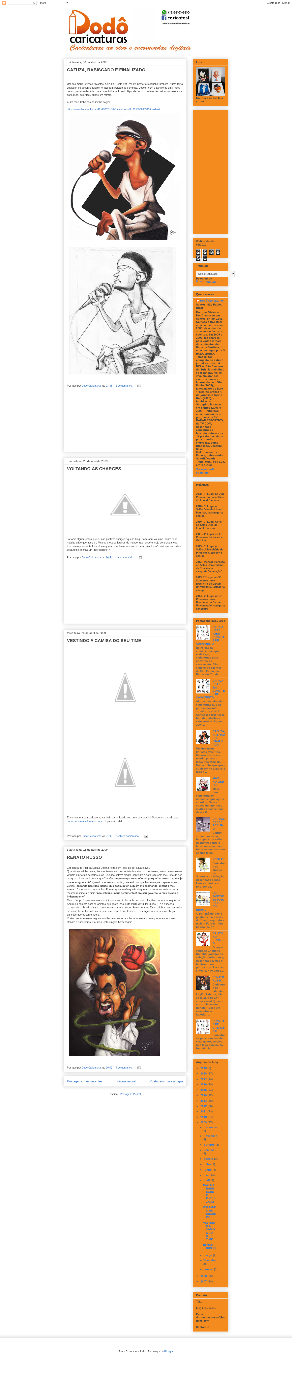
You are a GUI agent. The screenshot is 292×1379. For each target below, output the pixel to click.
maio (207, 1175)
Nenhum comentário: (128, 836)
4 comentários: (124, 1067)
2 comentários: (124, 385)
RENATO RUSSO (84, 857)
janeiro (209, 1269)
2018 (204, 1073)
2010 (204, 1117)
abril (207, 1180)
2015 (204, 1089)
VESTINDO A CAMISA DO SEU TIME (104, 640)
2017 (204, 1079)
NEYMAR (218, 859)
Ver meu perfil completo (205, 471)
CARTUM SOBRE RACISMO (219, 823)
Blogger (168, 1351)
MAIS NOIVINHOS (218, 782)
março (208, 1255)
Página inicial (126, 1081)
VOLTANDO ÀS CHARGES (94, 468)
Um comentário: (125, 557)
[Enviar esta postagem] (139, 385)
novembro (211, 1135)
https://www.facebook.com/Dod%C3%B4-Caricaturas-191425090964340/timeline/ (113, 109)
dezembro (210, 1127)
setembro (210, 1150)
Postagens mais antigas (166, 1081)
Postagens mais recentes (84, 1081)
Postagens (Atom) (130, 1094)
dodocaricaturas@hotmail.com (84, 821)
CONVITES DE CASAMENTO (219, 1026)
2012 (204, 1106)
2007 (204, 1281)
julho (208, 1164)
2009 (204, 1122)
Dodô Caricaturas (212, 300)
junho (208, 1169)
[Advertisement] (125, 421)
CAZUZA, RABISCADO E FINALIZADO (106, 69)
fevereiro (210, 1260)
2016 (204, 1084)
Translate (210, 281)
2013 (204, 1100)
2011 (204, 1111)
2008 (204, 1275)
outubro (210, 1144)
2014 (204, 1095)
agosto (209, 1158)
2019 (204, 1068)
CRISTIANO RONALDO (218, 938)
